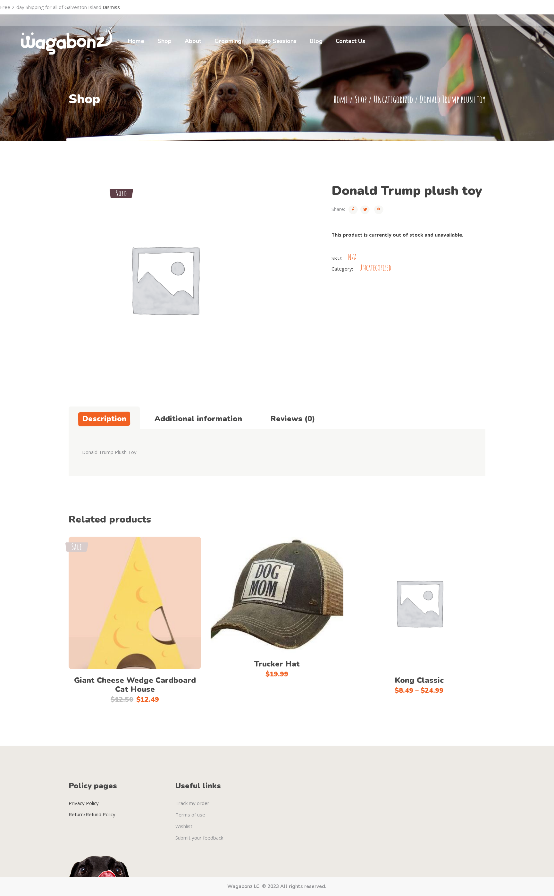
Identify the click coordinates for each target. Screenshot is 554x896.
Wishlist (183, 826)
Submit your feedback (199, 837)
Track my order (192, 803)
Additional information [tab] (198, 419)
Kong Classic (419, 680)
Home (340, 99)
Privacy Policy (84, 803)
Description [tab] (104, 419)
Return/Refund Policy (92, 814)
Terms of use (190, 814)
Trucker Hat (277, 664)
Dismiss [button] (111, 7)
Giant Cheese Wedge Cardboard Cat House (135, 684)
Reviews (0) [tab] (292, 419)
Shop (361, 99)
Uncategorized (393, 99)
